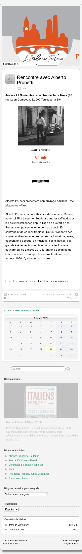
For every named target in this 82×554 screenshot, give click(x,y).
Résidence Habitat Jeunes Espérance (29, 473)
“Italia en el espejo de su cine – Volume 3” (59, 296)
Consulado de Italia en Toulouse (26, 464)
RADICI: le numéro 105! (16, 296)
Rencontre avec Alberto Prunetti (41, 80)
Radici (12, 469)
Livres (25, 88)
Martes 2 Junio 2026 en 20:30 (24, 422)
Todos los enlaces (18, 478)
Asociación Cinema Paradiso (24, 460)
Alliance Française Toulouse (24, 456)
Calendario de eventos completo (22, 310)
